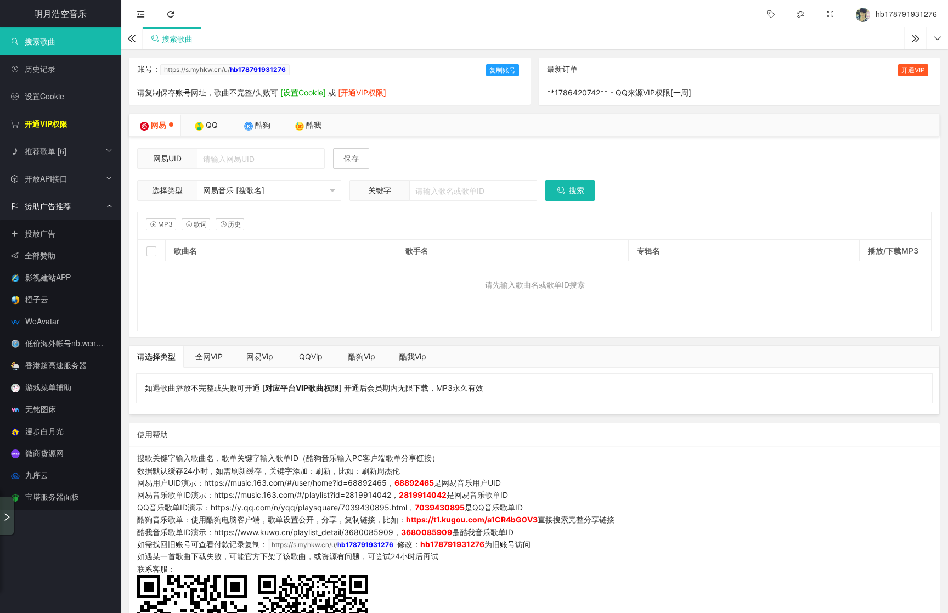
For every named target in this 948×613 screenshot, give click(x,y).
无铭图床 (40, 408)
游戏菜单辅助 (48, 386)
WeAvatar (42, 321)
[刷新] (170, 14)
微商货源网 (44, 452)
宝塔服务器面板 (52, 496)
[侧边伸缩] (141, 14)
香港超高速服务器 (56, 364)
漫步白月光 (44, 430)
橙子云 (36, 299)
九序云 (36, 474)
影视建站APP (48, 277)
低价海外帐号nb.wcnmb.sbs (73, 343)
